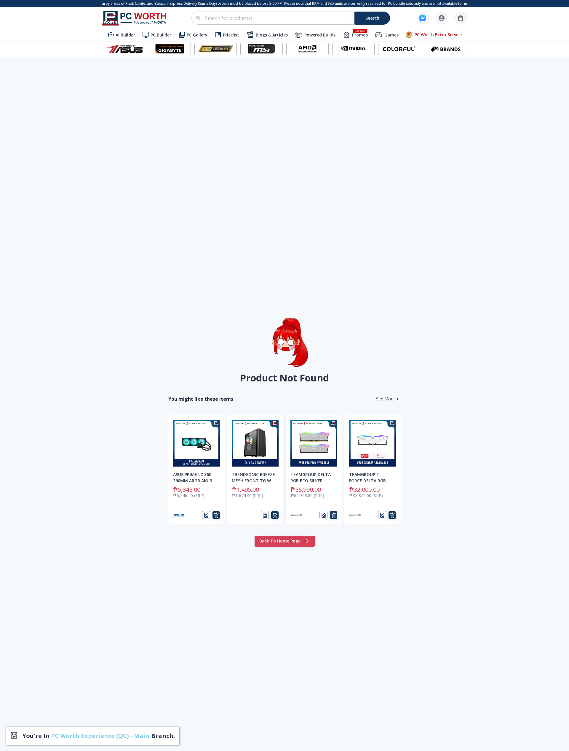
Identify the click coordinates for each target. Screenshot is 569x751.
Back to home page (280, 541)
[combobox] (294, 18)
